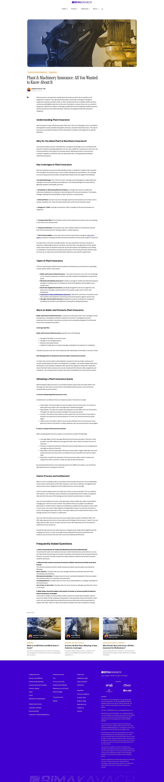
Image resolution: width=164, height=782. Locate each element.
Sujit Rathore (75, 635)
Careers (79, 711)
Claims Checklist (82, 681)
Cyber (31, 692)
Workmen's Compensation (37, 698)
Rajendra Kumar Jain (39, 88)
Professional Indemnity (36, 681)
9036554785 (110, 710)
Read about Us (81, 704)
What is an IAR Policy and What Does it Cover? (43, 646)
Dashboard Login (82, 678)
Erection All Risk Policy (78, 642)
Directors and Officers (36, 678)
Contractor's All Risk (35, 708)
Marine (55, 701)
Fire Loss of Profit (58, 681)
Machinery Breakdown (60, 685)
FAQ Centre (80, 685)
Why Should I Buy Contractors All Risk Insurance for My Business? (118, 646)
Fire (54, 678)
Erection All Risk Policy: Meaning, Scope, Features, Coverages (81, 646)
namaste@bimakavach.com (125, 710)
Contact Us (80, 708)
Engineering (52, 72)
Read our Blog (81, 701)
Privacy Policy (81, 697)
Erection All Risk (34, 711)
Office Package (57, 692)
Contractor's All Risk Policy (110, 642)
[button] (102, 9)
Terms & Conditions (83, 694)
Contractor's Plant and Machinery (39, 714)
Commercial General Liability (38, 685)
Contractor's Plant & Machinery (37, 72)
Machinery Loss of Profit (60, 688)
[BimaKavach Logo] (111, 672)
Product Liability (34, 688)
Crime (31, 695)
